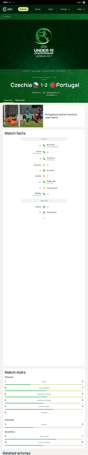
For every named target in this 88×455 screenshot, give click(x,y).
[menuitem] (24, 9)
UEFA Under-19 (7, 9)
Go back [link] (7, 16)
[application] (44, 44)
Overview (8, 100)
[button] (65, 9)
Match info (20, 100)
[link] (23, 9)
